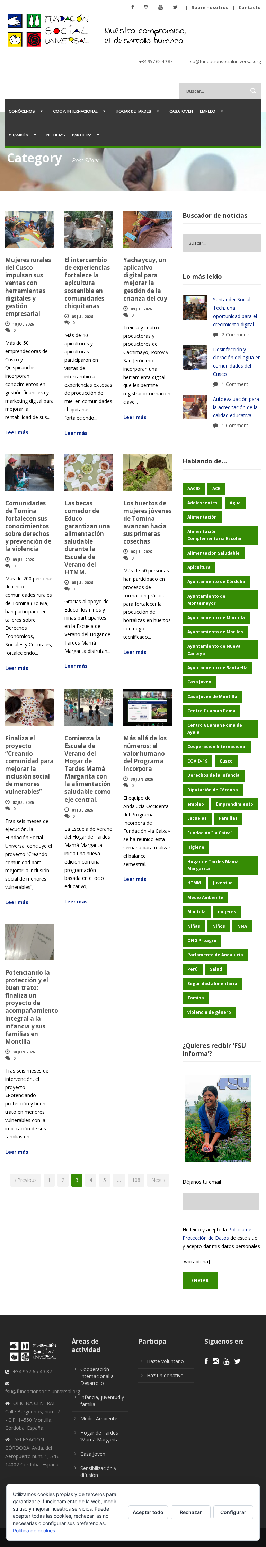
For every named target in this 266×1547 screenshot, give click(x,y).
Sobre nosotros (210, 7)
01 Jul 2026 (82, 810)
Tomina (195, 998)
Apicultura (199, 567)
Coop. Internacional (75, 111)
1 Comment (235, 384)
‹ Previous (26, 1180)
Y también (18, 134)
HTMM (194, 883)
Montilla (196, 912)
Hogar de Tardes (133, 111)
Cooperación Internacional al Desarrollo (97, 1376)
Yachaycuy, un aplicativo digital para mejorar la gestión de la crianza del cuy (145, 279)
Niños (218, 926)
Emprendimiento (234, 804)
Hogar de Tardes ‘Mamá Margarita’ (99, 1436)
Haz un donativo (165, 1375)
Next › (158, 1180)
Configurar (233, 1512)
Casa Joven (181, 111)
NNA (242, 926)
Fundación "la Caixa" (210, 833)
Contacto (250, 7)
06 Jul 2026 (141, 551)
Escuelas (197, 818)
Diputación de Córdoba (212, 790)
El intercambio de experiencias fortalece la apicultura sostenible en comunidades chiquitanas (87, 283)
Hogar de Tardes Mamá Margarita (213, 865)
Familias (228, 818)
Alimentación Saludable (213, 553)
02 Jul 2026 (23, 802)
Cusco (226, 761)
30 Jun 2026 (142, 779)
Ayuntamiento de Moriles (215, 632)
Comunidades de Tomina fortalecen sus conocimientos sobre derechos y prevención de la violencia (28, 526)
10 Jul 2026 (23, 324)
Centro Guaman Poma (211, 711)
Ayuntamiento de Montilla (216, 618)
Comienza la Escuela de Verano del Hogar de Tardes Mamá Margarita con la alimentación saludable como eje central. (87, 769)
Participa (81, 134)
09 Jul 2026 (82, 316)
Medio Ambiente (205, 897)
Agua (235, 503)
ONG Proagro (201, 940)
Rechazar (191, 1512)
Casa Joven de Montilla (212, 696)
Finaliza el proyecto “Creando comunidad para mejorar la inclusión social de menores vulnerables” (29, 765)
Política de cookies (34, 1530)
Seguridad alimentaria (212, 983)
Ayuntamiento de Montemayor (206, 599)
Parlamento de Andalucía (215, 955)
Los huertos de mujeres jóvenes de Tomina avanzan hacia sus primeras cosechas (147, 522)
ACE (216, 488)
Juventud (223, 883)
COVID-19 (197, 761)
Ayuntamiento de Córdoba (216, 582)
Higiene (195, 847)
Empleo (207, 111)
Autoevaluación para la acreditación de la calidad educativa (236, 407)
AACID (193, 488)
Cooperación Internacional (217, 746)
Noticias (55, 134)
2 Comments (236, 334)
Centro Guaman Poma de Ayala (214, 728)
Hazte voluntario (165, 1361)
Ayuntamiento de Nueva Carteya (214, 649)
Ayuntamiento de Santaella (217, 668)
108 (136, 1180)
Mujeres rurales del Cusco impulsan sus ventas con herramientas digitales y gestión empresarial (28, 287)
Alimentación (202, 517)
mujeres (227, 912)
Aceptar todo (148, 1512)
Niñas (193, 926)
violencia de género (209, 1012)
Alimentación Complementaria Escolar (214, 535)
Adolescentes (202, 503)
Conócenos (22, 111)
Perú (192, 969)
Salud (216, 969)
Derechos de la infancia (213, 775)
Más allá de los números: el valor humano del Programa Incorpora (145, 753)
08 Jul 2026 (82, 582)
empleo (195, 804)
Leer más (16, 432)
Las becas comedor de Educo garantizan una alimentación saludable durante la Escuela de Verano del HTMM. (87, 537)
